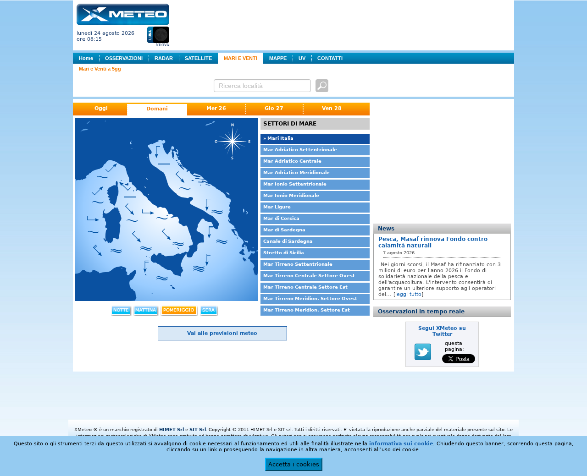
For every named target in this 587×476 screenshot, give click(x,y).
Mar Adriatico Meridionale (296, 172)
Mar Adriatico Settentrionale (300, 149)
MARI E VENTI (240, 58)
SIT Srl (197, 429)
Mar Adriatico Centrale (292, 161)
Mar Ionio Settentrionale (295, 183)
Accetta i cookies (293, 464)
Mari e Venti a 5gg (100, 68)
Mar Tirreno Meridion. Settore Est (306, 309)
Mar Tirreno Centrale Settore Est (305, 287)
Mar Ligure (277, 206)
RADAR (164, 58)
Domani (157, 109)
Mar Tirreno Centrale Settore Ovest (309, 275)
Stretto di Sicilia (283, 252)
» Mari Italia (278, 138)
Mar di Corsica (281, 218)
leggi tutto (408, 294)
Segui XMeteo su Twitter (442, 331)
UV (302, 58)
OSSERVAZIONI (124, 58)
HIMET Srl (171, 429)
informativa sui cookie (401, 444)
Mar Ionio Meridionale (291, 195)
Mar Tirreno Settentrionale (297, 264)
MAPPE (278, 58)
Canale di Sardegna (288, 241)
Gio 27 (274, 108)
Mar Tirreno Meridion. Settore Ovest (310, 298)
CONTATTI (330, 58)
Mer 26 (216, 108)
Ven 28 (332, 108)
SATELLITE (198, 58)
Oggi (101, 108)
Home (86, 58)
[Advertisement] (343, 24)
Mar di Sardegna (284, 229)
